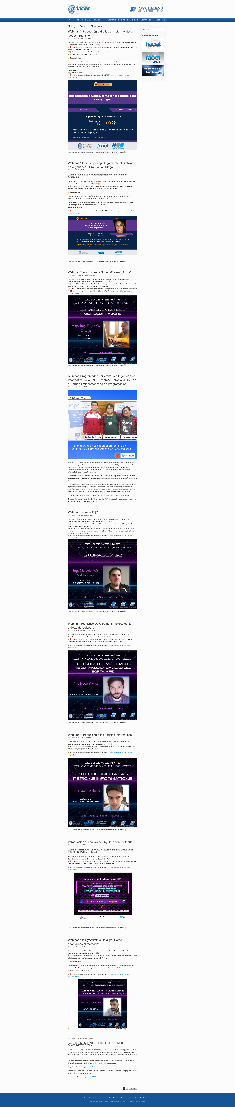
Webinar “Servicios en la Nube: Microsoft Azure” (99, 272)
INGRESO (80, 20)
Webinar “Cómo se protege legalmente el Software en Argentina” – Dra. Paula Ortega (101, 165)
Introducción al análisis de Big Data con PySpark (100, 842)
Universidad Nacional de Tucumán (117, 1097)
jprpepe (91, 1039)
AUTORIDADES (111, 20)
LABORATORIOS (146, 20)
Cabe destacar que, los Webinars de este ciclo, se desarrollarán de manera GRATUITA (95, 152)
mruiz (89, 38)
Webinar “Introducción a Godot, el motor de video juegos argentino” (100, 33)
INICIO (74, 20)
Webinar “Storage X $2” (83, 512)
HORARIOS (96, 20)
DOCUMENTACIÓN (133, 20)
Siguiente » (133, 1088)
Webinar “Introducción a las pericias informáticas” (100, 734)
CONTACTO (156, 20)
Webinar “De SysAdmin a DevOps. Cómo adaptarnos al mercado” (95, 942)
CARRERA (88, 20)
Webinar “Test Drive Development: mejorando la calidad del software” (99, 625)
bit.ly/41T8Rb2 (92, 1077)
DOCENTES (121, 20)
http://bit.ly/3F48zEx (89, 1067)
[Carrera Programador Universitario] (117, 9)
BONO (103, 20)
